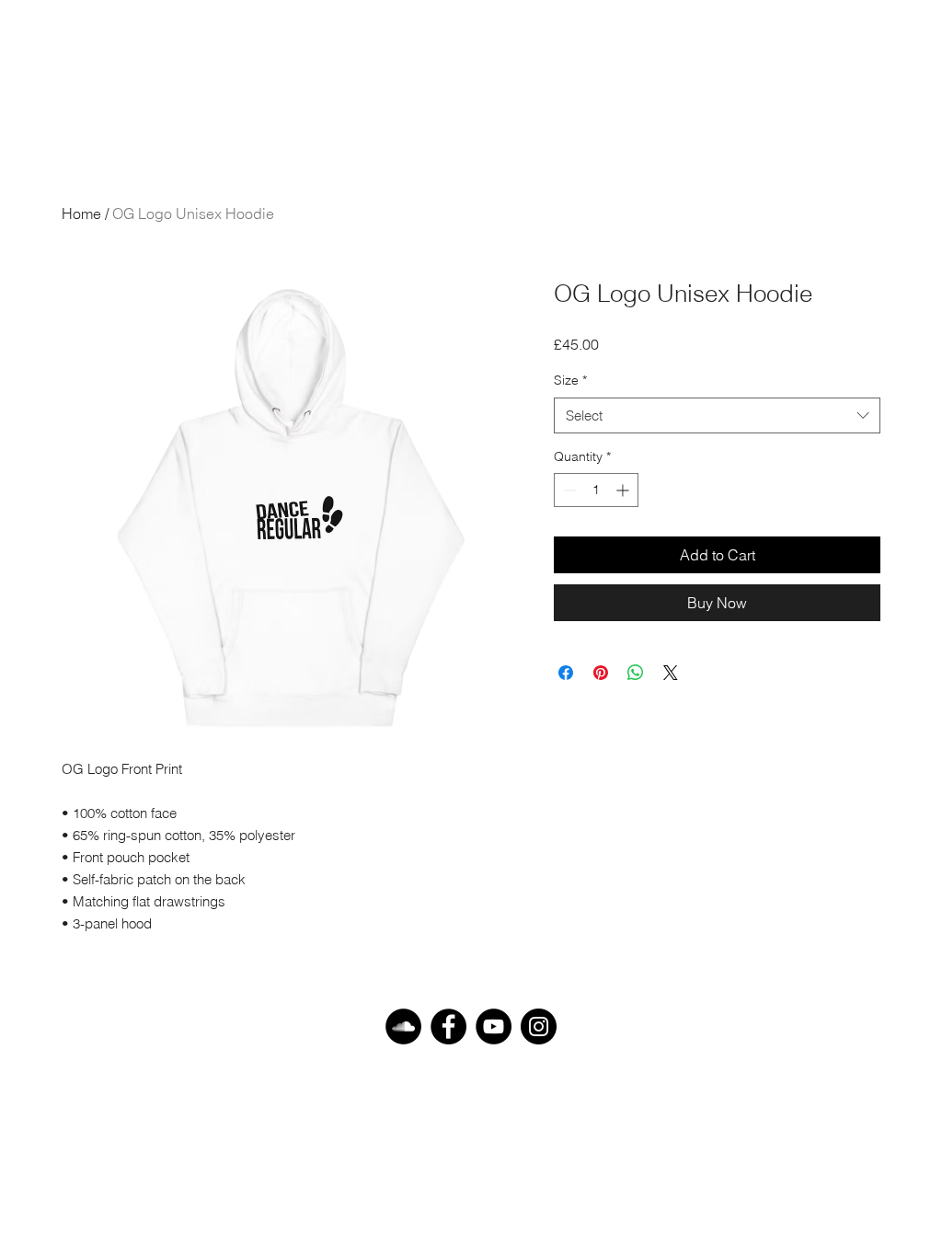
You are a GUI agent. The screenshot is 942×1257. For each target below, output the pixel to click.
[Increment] (624, 490)
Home (81, 213)
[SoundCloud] (403, 1026)
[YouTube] (493, 1026)
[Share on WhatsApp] (636, 673)
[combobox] (717, 415)
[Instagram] (539, 1026)
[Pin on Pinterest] (601, 673)
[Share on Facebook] (566, 673)
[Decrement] (568, 490)
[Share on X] (671, 673)
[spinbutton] (596, 490)
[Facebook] (448, 1026)
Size (570, 380)
